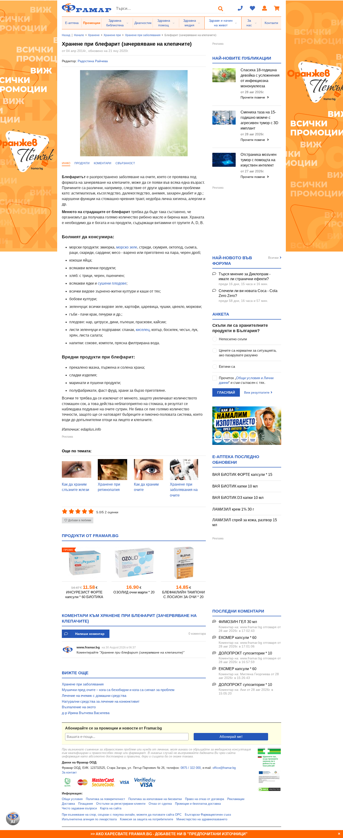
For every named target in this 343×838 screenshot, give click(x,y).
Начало (79, 35)
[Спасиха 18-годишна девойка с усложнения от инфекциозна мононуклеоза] (224, 75)
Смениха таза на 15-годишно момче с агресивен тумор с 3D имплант (259, 120)
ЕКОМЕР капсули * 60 (237, 638)
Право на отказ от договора (204, 799)
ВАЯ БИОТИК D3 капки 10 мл (237, 498)
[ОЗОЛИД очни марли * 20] (134, 562)
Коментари (102, 163)
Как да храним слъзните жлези (75, 487)
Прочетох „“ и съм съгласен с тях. (246, 380)
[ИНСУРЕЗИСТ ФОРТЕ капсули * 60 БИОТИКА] (84, 562)
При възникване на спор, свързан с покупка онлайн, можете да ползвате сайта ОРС (122, 814)
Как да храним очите (146, 487)
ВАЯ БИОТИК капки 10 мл (235, 486)
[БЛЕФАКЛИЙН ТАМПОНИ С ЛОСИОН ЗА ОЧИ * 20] (183, 562)
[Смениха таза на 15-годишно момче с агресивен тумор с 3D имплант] (224, 118)
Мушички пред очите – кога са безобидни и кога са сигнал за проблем (118, 690)
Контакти (271, 23)
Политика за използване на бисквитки (155, 799)
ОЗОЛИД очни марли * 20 (133, 592)
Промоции (91, 23)
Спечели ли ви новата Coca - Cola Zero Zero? (248, 293)
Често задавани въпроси (79, 808)
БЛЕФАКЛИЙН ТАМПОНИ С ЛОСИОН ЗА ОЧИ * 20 (183, 594)
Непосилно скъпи (233, 339)
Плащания (85, 803)
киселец (143, 330)
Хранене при (112, 35)
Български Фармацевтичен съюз (208, 814)
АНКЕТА (220, 314)
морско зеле (126, 247)
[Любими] (252, 8)
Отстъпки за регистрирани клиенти (120, 803)
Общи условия (72, 799)
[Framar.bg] (86, 8)
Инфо (66, 163)
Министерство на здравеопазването (201, 819)
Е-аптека (72, 23)
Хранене (94, 35)
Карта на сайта (110, 808)
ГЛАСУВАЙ (226, 392)
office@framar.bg (224, 768)
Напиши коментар (90, 634)
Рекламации (235, 799)
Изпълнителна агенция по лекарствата (89, 819)
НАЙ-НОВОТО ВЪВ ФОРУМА (232, 260)
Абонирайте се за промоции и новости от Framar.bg (113, 728)
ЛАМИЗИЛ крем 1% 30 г (233, 509)
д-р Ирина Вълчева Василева (85, 713)
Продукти (82, 163)
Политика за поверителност (105, 799)
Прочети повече (253, 97)
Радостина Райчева (93, 61)
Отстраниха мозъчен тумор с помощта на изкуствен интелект (258, 160)
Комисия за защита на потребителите (146, 819)
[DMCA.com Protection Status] (269, 790)
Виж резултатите (257, 392)
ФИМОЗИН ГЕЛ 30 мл (238, 622)
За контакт (69, 772)
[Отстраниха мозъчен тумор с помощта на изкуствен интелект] (224, 160)
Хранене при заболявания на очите (184, 489)
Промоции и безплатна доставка (198, 803)
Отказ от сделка (160, 803)
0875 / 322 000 (191, 768)
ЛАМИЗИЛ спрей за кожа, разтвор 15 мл (244, 522)
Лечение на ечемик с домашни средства (94, 696)
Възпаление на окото (79, 707)
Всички (273, 257)
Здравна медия (189, 23)
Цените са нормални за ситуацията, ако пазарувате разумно (247, 352)
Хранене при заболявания (143, 35)
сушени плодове (112, 283)
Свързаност (125, 163)
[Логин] (264, 8)
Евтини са (227, 366)
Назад (66, 35)
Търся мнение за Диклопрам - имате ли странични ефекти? (244, 276)
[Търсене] (220, 8)
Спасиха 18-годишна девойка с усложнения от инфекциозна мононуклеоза (260, 78)
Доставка (68, 803)
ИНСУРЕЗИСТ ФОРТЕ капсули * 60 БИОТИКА (84, 594)
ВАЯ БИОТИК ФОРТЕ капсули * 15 (242, 475)
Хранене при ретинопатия (109, 487)
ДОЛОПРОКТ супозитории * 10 (245, 653)
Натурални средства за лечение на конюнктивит (101, 701)
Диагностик (142, 23)
